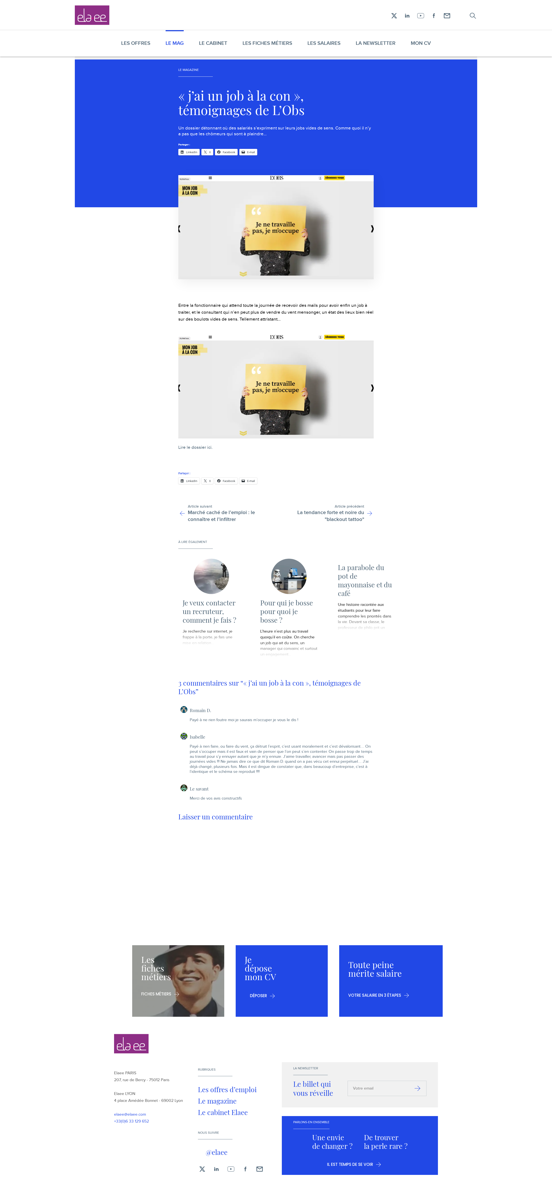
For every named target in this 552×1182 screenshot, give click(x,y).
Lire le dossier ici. (195, 447)
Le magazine (217, 1100)
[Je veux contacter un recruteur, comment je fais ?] (211, 576)
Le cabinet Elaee (223, 1112)
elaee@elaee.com (130, 1114)
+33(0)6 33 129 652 (131, 1121)
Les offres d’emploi (227, 1089)
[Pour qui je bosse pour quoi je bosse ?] (289, 576)
